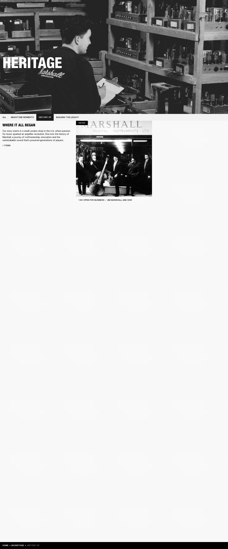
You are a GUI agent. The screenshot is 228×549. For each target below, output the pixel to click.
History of (45, 117)
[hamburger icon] (220, 14)
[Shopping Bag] (215, 14)
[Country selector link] (220, 6)
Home (5, 545)
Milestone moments (22, 117)
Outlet (212, 6)
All (4, 117)
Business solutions (167, 6)
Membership (184, 6)
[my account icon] (210, 14)
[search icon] (205, 14)
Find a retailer (199, 6)
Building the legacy (67, 117)
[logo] (12, 12)
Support (196, 14)
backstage (17, 545)
